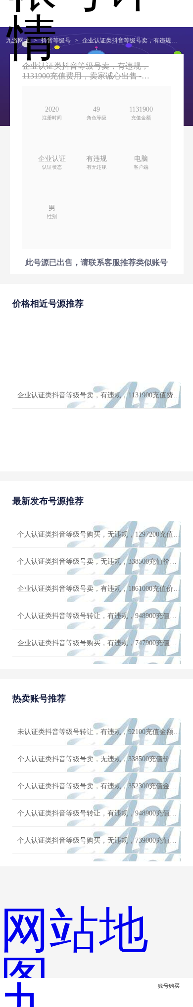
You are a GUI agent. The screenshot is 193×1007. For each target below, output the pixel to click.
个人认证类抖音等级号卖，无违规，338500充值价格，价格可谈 (99, 561)
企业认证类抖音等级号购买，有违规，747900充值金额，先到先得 (99, 643)
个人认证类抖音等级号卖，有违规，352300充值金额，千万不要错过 (99, 786)
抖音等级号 (56, 40)
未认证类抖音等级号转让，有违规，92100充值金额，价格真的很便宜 (99, 732)
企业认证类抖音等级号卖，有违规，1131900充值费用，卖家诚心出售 (131, 40)
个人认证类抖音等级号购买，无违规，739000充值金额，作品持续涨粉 (99, 840)
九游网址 (18, 40)
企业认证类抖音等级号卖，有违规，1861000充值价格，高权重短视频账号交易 (99, 588)
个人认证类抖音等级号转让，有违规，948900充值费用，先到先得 (99, 616)
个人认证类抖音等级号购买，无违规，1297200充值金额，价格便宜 (99, 534)
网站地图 (74, 955)
